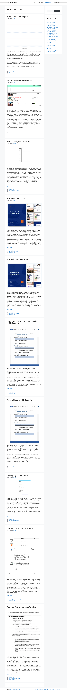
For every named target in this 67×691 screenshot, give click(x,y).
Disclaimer (46, 689)
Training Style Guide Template (18, 476)
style (12, 520)
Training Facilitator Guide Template (20, 528)
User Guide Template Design (17, 259)
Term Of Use (57, 689)
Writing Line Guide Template (17, 17)
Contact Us (41, 689)
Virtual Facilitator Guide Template (19, 81)
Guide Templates (48, 2)
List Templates (56, 2)
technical (12, 678)
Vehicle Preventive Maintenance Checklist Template (51, 41)
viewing (18, 190)
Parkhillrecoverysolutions (15, 689)
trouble (19, 467)
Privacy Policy (51, 689)
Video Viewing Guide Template (18, 142)
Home (34, 2)
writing (17, 72)
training (17, 520)
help (11, 251)
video (15, 190)
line (11, 72)
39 (12, 685)
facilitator (10, 599)
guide (9, 72)
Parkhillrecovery (12, 2)
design (10, 313)
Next (14, 685)
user (17, 251)
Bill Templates (40, 2)
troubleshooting (17, 392)
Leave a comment (12, 73)
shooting (12, 467)
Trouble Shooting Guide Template (19, 400)
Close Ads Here (4, 2)
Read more (9, 68)
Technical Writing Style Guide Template (21, 607)
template (14, 72)
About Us (36, 689)
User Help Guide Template (16, 198)
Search (48, 8)
